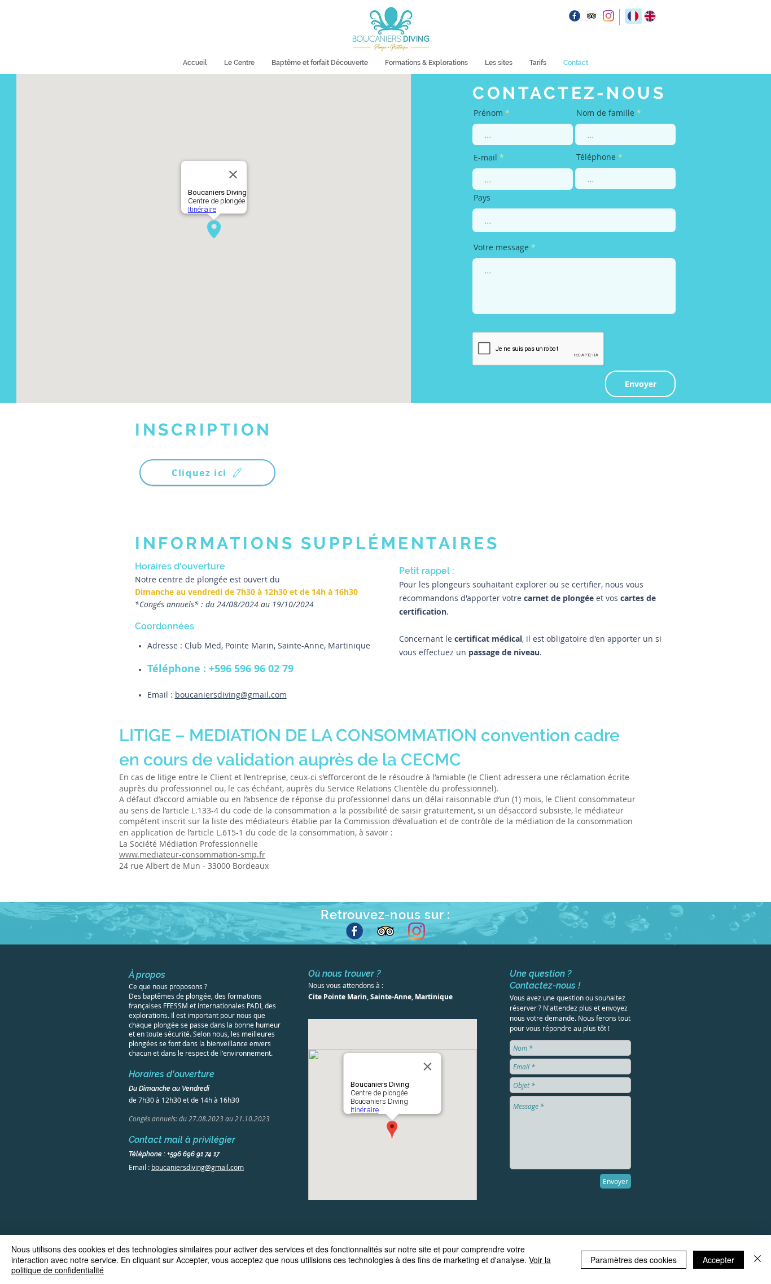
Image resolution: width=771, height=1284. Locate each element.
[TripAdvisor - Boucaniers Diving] (385, 930)
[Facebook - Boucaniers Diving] (354, 930)
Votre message (501, 247)
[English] (649, 16)
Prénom (488, 113)
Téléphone (596, 157)
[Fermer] (757, 1259)
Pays (482, 198)
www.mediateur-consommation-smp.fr (192, 854)
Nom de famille (605, 113)
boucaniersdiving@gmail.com (231, 694)
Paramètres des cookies (633, 1259)
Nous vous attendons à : (345, 985)
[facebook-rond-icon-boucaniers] (574, 15)
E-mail (485, 158)
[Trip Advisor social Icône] (591, 15)
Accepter (718, 1259)
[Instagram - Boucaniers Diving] (608, 15)
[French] (633, 16)
